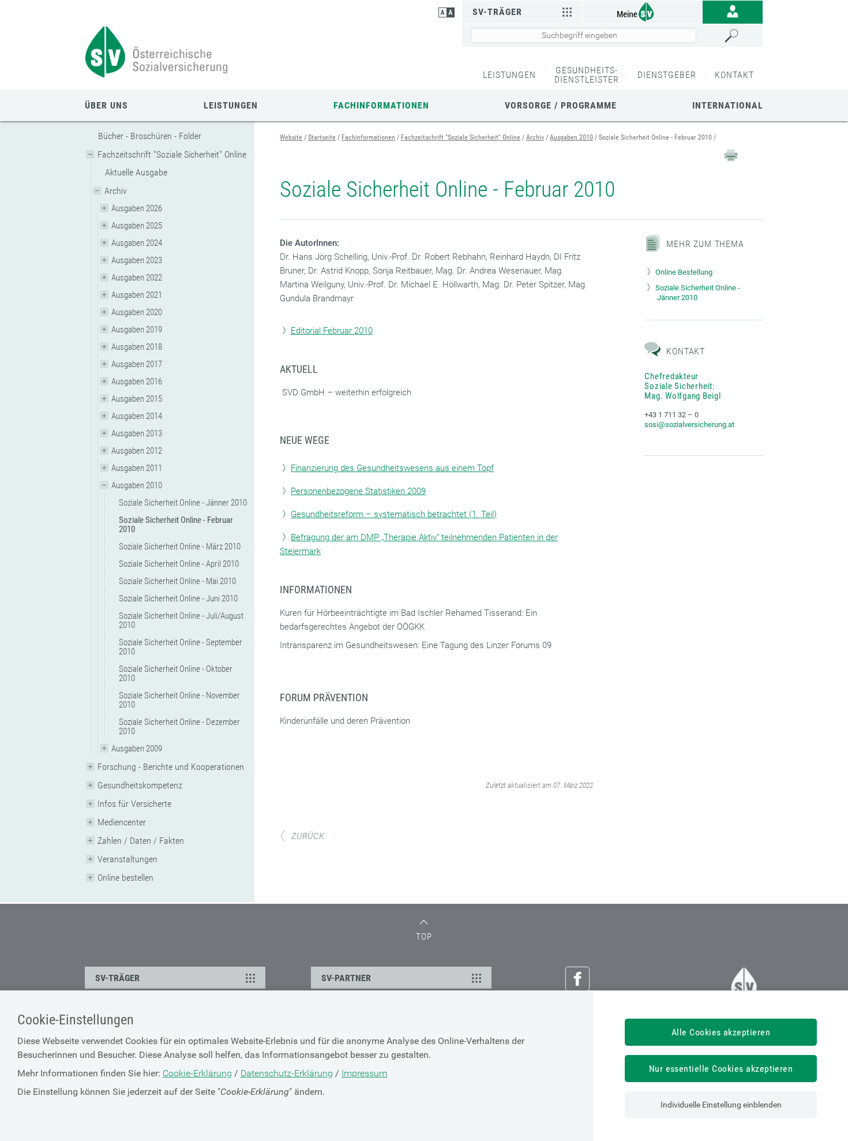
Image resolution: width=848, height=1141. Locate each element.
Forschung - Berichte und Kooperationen (170, 766)
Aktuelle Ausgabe (136, 172)
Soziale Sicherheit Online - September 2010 (180, 647)
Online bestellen (125, 877)
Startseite (322, 137)
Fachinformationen (381, 105)
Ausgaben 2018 (136, 347)
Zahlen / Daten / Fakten (140, 840)
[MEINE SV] (643, 11)
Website (291, 137)
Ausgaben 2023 (136, 260)
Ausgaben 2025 (136, 225)
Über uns (106, 105)
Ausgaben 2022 (136, 277)
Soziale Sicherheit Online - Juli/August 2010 (181, 620)
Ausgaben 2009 (136, 748)
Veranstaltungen (127, 859)
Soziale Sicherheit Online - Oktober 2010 (175, 673)
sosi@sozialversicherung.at (689, 424)
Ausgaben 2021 (136, 295)
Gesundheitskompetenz (139, 785)
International (727, 105)
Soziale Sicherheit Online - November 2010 (179, 700)
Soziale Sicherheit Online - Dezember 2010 (179, 726)
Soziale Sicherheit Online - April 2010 (179, 564)
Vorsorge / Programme (561, 105)
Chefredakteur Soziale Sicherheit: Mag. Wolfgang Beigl (682, 386)
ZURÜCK (307, 836)
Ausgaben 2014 (136, 416)
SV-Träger (497, 11)
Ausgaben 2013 (136, 433)
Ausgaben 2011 (136, 468)
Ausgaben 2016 (136, 381)
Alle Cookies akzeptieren (721, 1032)
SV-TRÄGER (117, 977)
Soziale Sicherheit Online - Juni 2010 (178, 598)
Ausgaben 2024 (136, 243)
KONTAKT (734, 74)
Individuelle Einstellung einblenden (721, 1104)
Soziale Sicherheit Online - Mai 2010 (177, 581)
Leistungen (231, 105)
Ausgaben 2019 (136, 329)
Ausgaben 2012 (136, 451)
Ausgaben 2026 (136, 208)
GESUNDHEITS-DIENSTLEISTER (586, 75)
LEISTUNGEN (509, 74)
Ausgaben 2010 (136, 485)
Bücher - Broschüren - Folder (149, 135)
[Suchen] (741, 35)
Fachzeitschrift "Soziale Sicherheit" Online (171, 154)
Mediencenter (121, 822)
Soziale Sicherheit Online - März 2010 (180, 546)
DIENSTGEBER (666, 74)
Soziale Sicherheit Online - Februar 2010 (176, 524)
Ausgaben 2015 (136, 399)
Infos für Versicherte (134, 803)
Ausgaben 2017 (136, 364)
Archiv (115, 190)
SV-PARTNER (346, 977)
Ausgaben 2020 (136, 312)
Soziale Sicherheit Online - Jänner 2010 (183, 502)
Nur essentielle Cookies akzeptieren (721, 1068)
